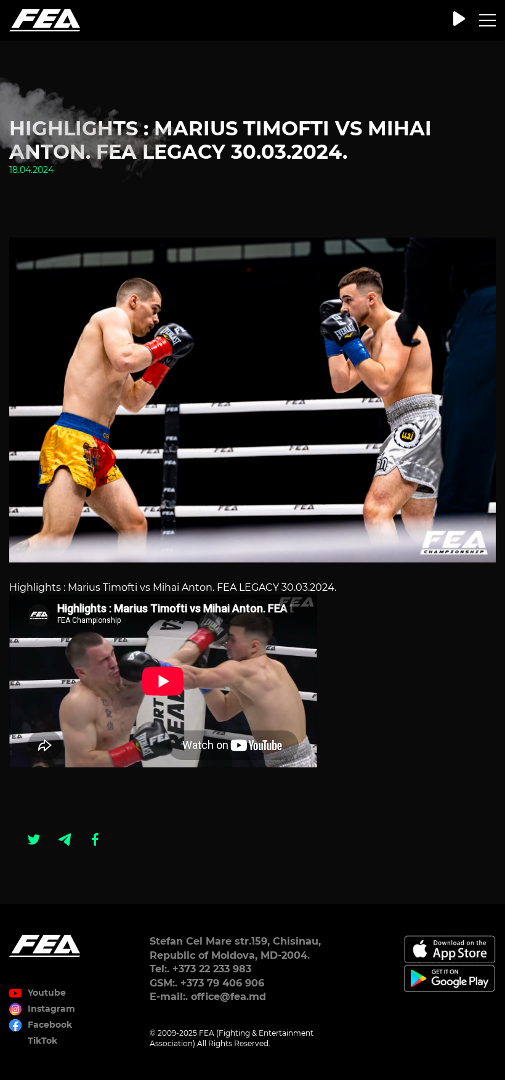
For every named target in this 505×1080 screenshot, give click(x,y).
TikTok (42, 1040)
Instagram (51, 1008)
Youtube (47, 992)
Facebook (50, 1024)
